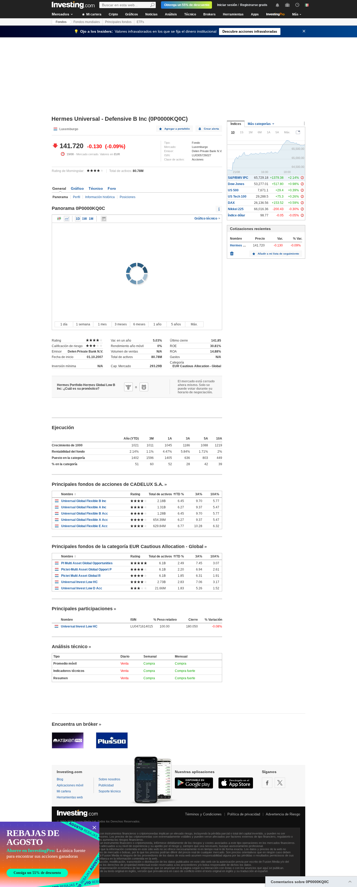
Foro (112, 188)
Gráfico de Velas (59, 219)
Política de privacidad (243, 814)
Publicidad (106, 785)
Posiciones (127, 197)
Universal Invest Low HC (79, 582)
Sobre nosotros (109, 779)
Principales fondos (118, 22)
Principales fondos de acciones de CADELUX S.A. (107, 484)
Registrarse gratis (253, 5)
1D (78, 219)
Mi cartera (93, 14)
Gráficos (131, 14)
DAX (231, 203)
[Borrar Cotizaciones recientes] (232, 252)
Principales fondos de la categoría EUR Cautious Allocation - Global (127, 546)
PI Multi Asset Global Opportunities (87, 563)
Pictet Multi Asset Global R (81, 576)
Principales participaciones (82, 608)
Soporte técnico (110, 791)
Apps (255, 14)
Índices (236, 124)
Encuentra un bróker (75, 724)
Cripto (113, 14)
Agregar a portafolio (177, 128)
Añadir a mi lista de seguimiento (278, 253)
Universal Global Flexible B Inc (83, 501)
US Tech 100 (237, 196)
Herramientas (233, 14)
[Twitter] (280, 782)
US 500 (233, 190)
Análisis (171, 14)
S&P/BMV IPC (238, 178)
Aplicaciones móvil (70, 785)
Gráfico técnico (206, 218)
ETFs (140, 22)
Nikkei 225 (236, 209)
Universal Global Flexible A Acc (84, 520)
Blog (60, 779)
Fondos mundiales (86, 22)
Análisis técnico (70, 646)
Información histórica (100, 197)
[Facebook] (267, 782)
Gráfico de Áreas (67, 219)
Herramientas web (70, 797)
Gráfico (77, 188)
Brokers (209, 14)
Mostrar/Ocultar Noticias (104, 219)
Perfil (76, 197)
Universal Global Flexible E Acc (84, 526)
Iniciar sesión (227, 5)
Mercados (60, 14)
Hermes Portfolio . (243, 245)
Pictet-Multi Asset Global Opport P (86, 569)
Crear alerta (211, 128)
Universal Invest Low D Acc (81, 588)
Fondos (61, 22)
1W (84, 219)
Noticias (151, 14)
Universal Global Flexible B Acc (84, 513)
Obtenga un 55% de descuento (186, 5)
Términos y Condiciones (203, 814)
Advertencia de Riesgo (283, 814)
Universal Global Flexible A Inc (83, 507)
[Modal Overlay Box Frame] (49, 854)
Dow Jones (236, 184)
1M (91, 219)
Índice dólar (236, 215)
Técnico (190, 14)
